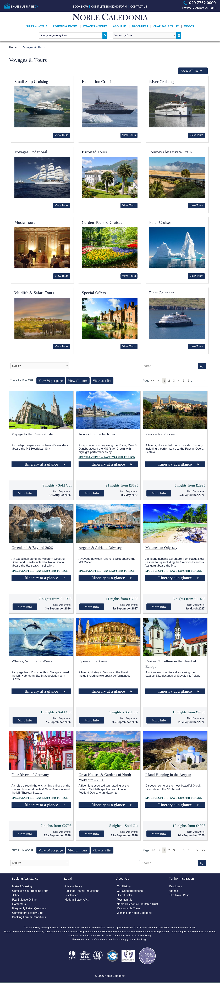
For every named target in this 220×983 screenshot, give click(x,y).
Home (12, 47)
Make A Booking (22, 886)
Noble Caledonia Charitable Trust (137, 904)
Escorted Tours (94, 152)
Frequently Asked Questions (29, 908)
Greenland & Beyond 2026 (32, 547)
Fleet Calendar (161, 293)
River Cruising (161, 82)
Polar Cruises (160, 222)
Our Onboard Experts (130, 890)
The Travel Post (179, 895)
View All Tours (191, 71)
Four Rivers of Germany (30, 774)
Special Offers (94, 293)
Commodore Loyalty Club (27, 912)
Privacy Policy (73, 886)
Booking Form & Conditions (29, 917)
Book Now (80, 6)
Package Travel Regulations (82, 890)
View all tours (77, 380)
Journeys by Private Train (170, 152)
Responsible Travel (129, 908)
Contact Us (138, 6)
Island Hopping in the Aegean (168, 774)
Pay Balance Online (24, 899)
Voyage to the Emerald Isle (32, 434)
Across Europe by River (97, 434)
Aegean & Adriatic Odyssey (100, 547)
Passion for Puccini (160, 434)
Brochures (140, 26)
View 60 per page (50, 380)
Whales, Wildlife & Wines (32, 661)
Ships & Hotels (36, 26)
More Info (25, 493)
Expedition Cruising (99, 82)
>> (203, 380)
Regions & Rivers (65, 26)
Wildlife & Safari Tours (34, 293)
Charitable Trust (166, 26)
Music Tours (24, 222)
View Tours (61, 135)
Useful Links (124, 895)
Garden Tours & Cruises (102, 222)
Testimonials (124, 899)
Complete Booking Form (109, 6)
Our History (124, 886)
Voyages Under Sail (30, 152)
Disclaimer (71, 895)
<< (153, 380)
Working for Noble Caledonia (134, 912)
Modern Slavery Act (76, 899)
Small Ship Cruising (31, 82)
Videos (189, 26)
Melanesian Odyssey (161, 547)
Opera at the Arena (93, 661)
